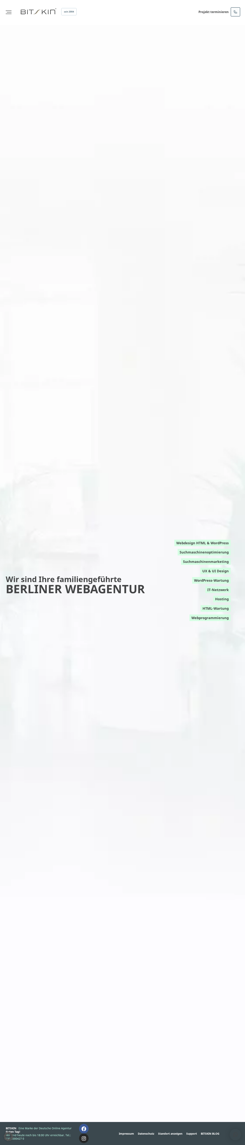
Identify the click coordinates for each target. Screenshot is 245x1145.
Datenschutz (146, 1133)
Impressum (126, 1133)
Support (191, 1133)
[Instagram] (84, 1138)
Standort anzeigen (170, 1133)
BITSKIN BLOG (210, 1133)
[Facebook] (84, 1128)
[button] (8, 1136)
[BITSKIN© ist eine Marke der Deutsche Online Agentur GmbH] (38, 11)
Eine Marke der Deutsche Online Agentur (45, 1128)
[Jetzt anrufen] (235, 11)
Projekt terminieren (213, 12)
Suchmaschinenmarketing (206, 561)
